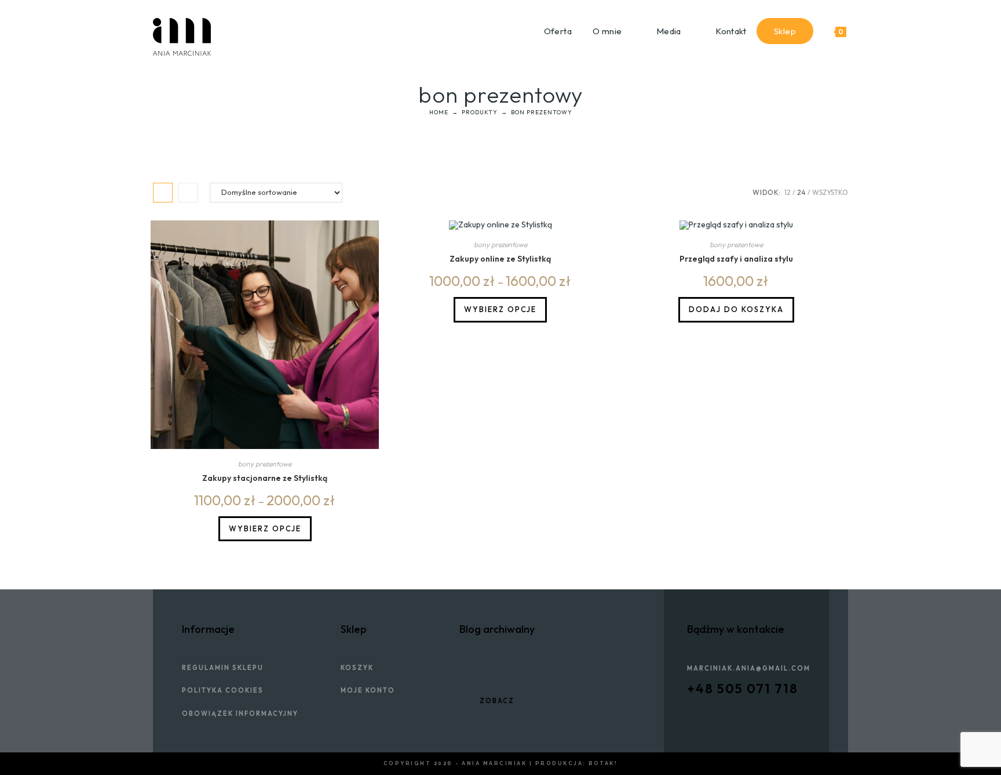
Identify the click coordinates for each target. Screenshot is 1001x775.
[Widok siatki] (163, 192)
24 (801, 192)
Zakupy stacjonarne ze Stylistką (264, 478)
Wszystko (830, 192)
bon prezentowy (541, 112)
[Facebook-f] (691, 709)
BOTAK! (603, 763)
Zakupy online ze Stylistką (500, 258)
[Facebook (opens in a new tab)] (831, 11)
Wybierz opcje (265, 528)
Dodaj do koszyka (736, 309)
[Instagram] (754, 709)
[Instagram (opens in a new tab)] (843, 11)
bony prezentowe (264, 463)
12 (787, 192)
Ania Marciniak (494, 763)
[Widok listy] (188, 192)
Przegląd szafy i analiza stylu (736, 258)
